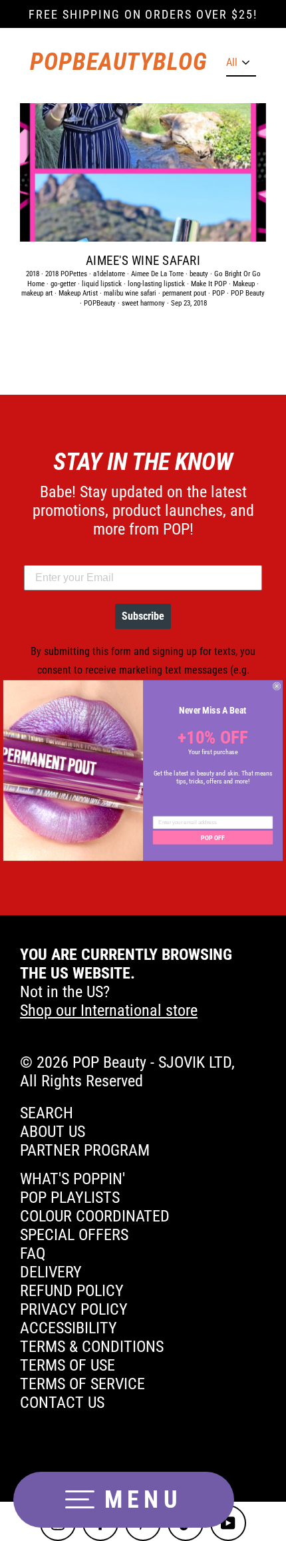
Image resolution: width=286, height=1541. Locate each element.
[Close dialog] (276, 686)
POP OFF (212, 837)
